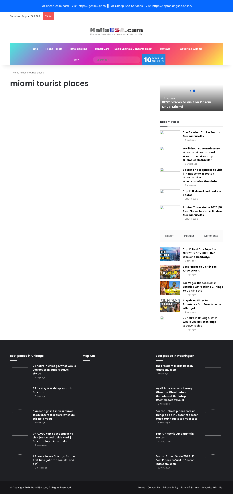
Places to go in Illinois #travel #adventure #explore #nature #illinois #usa (54, 415)
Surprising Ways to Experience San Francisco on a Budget (202, 304)
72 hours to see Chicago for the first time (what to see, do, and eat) (54, 460)
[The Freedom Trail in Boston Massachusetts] (170, 137)
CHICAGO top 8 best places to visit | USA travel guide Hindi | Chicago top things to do (53, 437)
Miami (15, 96)
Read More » (22, 186)
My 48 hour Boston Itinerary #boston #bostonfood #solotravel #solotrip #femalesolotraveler (201, 154)
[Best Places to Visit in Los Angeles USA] (170, 272)
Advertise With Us (190, 48)
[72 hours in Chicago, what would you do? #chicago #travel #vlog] (170, 323)
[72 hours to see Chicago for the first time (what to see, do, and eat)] (20, 464)
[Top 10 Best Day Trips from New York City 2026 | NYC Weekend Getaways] (170, 254)
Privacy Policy (170, 487)
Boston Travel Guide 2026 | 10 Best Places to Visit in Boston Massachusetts (202, 211)
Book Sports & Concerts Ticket (133, 48)
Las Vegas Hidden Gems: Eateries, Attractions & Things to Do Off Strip (203, 286)
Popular (189, 235)
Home (34, 48)
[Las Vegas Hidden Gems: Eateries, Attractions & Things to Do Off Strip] (170, 288)
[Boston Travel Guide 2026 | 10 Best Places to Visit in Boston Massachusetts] (170, 212)
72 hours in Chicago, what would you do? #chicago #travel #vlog (200, 321)
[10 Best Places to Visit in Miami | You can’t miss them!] (44, 149)
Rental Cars (101, 48)
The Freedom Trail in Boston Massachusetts (201, 134)
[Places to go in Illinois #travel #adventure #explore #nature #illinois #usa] (20, 419)
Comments (211, 235)
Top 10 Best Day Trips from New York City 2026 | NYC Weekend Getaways (200, 253)
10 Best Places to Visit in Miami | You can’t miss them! (39, 109)
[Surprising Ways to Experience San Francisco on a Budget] (170, 305)
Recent (169, 235)
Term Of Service (190, 487)
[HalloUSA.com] (116, 31)
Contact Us (154, 487)
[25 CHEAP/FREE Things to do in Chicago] (20, 397)
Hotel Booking (78, 48)
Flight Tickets (53, 48)
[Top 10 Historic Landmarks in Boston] (170, 196)
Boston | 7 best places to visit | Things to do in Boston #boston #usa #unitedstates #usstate (202, 175)
